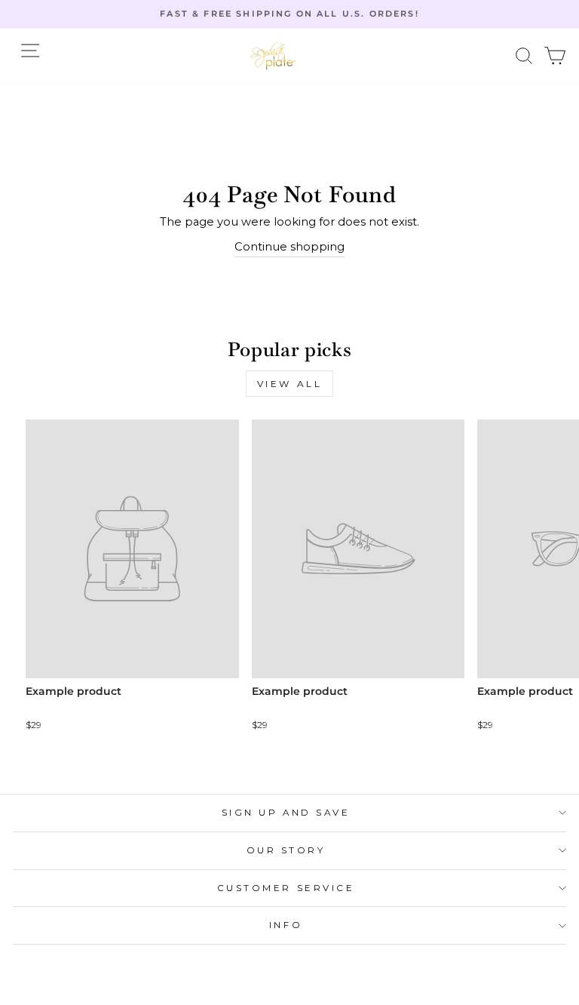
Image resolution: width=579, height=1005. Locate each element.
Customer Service (286, 888)
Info (285, 925)
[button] (524, 56)
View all (290, 383)
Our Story (286, 850)
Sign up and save (286, 812)
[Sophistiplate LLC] (273, 56)
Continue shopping (289, 247)
